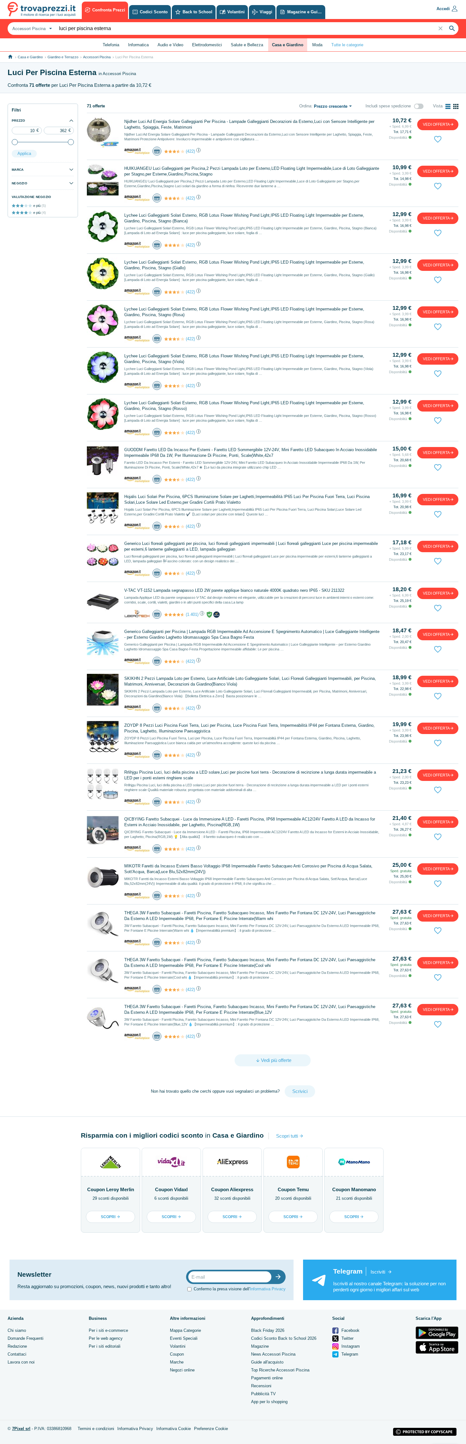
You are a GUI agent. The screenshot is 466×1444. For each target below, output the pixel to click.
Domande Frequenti (25, 1338)
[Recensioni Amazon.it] (174, 151)
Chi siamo (17, 1330)
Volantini (177, 1346)
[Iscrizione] (280, 1277)
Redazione (17, 1346)
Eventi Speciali (183, 1338)
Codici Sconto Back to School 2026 (283, 1338)
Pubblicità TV (263, 1393)
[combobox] (31, 28)
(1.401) (192, 614)
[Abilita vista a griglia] (455, 106)
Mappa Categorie (185, 1330)
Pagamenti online (267, 1378)
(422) (190, 151)
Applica (24, 153)
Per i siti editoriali (104, 1346)
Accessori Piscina (97, 57)
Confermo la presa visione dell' (240, 1289)
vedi (436, 124)
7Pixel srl (21, 1428)
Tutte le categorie (347, 44)
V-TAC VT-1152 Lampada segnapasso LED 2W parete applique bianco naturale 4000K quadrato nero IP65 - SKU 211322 (234, 590)
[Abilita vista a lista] (447, 106)
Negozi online (182, 1370)
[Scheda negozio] (137, 151)
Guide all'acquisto (267, 1362)
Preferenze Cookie (211, 1428)
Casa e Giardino (30, 57)
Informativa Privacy (268, 1289)
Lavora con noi (21, 1362)
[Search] (452, 28)
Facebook (349, 1330)
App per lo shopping (269, 1401)
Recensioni (261, 1385)
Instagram (350, 1346)
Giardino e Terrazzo (63, 57)
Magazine (260, 1346)
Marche (177, 1362)
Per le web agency (106, 1338)
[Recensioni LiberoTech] (174, 615)
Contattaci (17, 1354)
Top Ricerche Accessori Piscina (280, 1370)
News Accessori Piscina (273, 1354)
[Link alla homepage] (10, 56)
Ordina (305, 106)
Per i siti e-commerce (108, 1330)
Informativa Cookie (173, 1428)
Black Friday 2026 (267, 1330)
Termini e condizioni (96, 1428)
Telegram (349, 1354)
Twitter (346, 1338)
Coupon (177, 1354)
